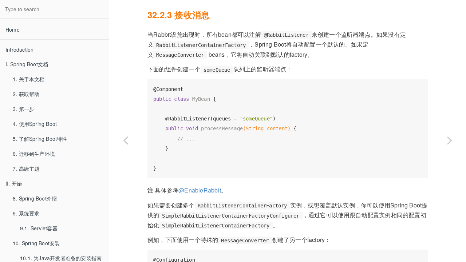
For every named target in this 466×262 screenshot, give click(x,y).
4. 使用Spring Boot (35, 123)
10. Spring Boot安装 (36, 243)
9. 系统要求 (26, 213)
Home (12, 29)
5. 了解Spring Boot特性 (40, 138)
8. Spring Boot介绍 (35, 198)
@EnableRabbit (199, 190)
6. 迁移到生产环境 (34, 153)
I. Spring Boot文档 (26, 64)
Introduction (19, 49)
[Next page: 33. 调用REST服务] (449, 140)
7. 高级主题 (26, 168)
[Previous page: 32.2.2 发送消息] (125, 140)
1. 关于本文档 (29, 79)
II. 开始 (13, 183)
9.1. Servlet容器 (39, 228)
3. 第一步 (23, 108)
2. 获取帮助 (26, 94)
